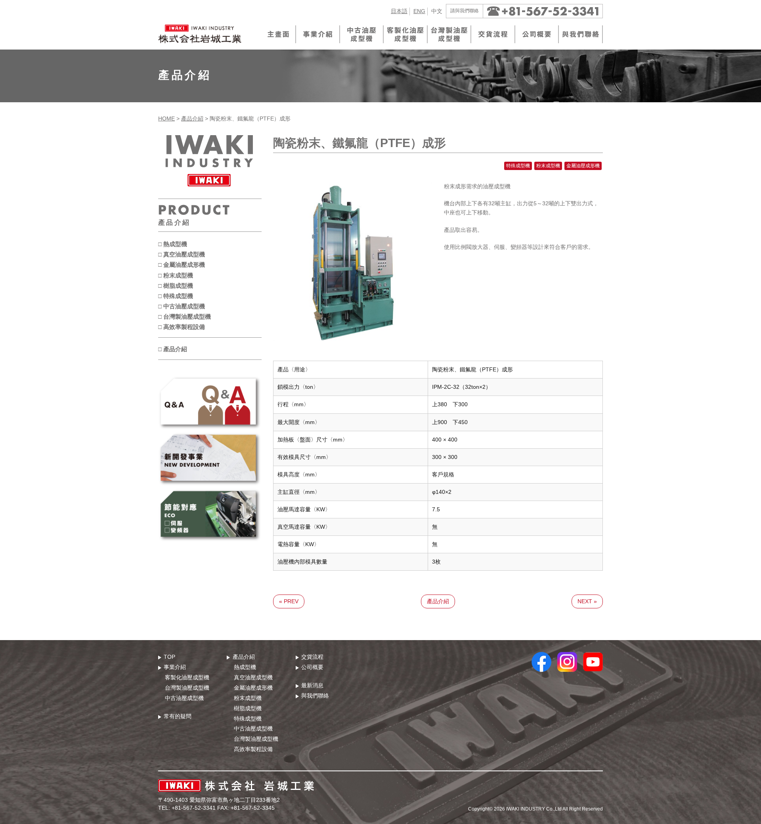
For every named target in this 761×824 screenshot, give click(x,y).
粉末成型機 (248, 698)
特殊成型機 (248, 718)
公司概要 (312, 667)
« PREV (288, 601)
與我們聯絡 (315, 695)
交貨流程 (312, 657)
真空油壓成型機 (253, 677)
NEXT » (587, 601)
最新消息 (312, 685)
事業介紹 (175, 667)
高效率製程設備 (253, 749)
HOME (166, 118)
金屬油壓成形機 (253, 687)
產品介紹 (192, 118)
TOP (169, 657)
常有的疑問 (177, 716)
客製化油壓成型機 (187, 677)
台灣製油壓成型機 (187, 687)
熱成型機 (245, 667)
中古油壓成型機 (184, 698)
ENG (419, 11)
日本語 (399, 11)
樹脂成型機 (248, 708)
